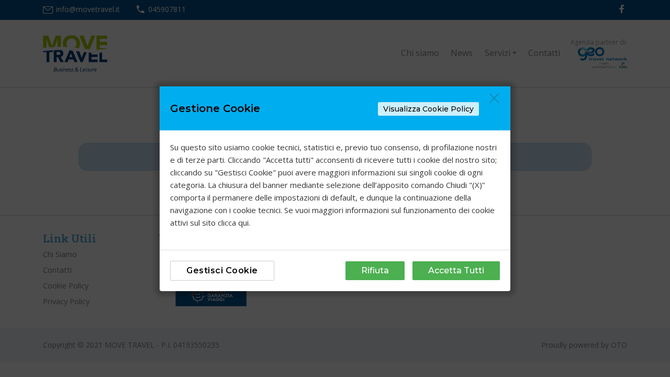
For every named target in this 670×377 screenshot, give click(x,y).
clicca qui (233, 222)
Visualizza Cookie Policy (428, 109)
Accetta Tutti (456, 270)
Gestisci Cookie (222, 270)
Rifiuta (375, 270)
